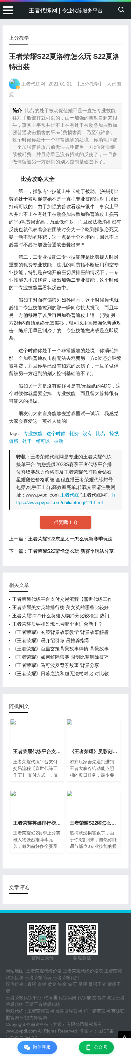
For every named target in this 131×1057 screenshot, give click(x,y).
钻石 (72, 984)
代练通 (50, 997)
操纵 (114, 433)
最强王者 (97, 984)
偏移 (13, 441)
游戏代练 (15, 1010)
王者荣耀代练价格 (44, 970)
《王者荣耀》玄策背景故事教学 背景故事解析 (60, 632)
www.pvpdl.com (21, 1030)
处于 (27, 441)
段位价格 (15, 984)
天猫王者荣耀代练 (42, 1004)
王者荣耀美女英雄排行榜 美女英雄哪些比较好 (60, 607)
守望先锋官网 (33, 1017)
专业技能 (33, 433)
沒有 (87, 433)
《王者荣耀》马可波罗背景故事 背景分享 (55, 665)
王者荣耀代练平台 (23, 997)
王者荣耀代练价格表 (83, 970)
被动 (58, 441)
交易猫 (99, 997)
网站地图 (15, 970)
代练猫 (84, 997)
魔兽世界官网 (68, 1010)
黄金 (52, 984)
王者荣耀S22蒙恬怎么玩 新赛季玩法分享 (71, 551)
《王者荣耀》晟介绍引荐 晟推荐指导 (51, 640)
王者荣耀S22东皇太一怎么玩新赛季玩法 (70, 538)
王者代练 (69, 495)
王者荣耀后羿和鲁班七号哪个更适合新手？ (57, 624)
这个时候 (56, 433)
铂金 (62, 984)
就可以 (43, 441)
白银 (42, 984)
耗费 (74, 433)
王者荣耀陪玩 (38, 977)
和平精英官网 (96, 1010)
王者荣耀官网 (40, 1010)
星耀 (82, 984)
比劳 (101, 433)
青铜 (31, 984)
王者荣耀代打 (66, 977)
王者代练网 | (66, 10)
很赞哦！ (64, 522)
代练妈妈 (67, 997)
